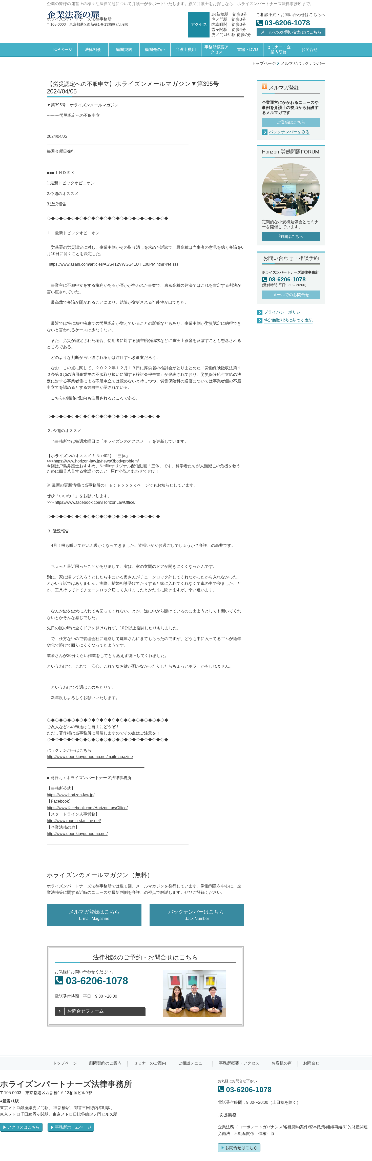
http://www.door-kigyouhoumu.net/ (77, 833)
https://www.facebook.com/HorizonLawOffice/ (95, 502)
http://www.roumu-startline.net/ (74, 821)
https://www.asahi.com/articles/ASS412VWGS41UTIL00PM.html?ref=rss (113, 264)
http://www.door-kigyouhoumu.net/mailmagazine (90, 756)
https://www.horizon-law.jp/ (70, 795)
